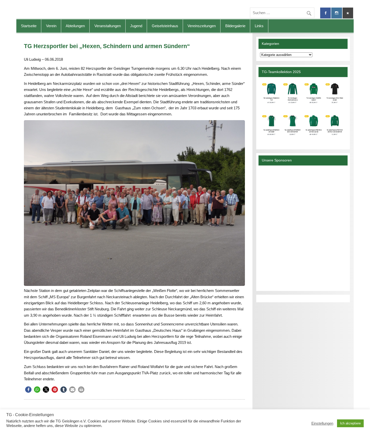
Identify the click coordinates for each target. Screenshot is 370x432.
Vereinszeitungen (202, 26)
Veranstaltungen (107, 26)
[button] (28, 389)
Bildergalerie (235, 26)
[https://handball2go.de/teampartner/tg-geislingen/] (303, 111)
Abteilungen (75, 26)
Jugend (136, 26)
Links (259, 26)
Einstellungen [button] (322, 423)
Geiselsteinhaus (165, 26)
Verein (51, 26)
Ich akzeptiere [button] (350, 423)
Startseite (28, 26)
